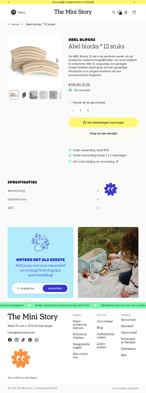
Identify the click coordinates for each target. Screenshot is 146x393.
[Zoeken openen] (114, 12)
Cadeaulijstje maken (105, 335)
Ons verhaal (105, 321)
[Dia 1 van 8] (14, 95)
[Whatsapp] (36, 340)
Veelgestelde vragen (81, 346)
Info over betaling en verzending (94, 161)
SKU (11, 208)
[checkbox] (86, 102)
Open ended (129, 332)
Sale (124, 355)
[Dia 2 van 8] (24, 95)
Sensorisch (128, 320)
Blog (100, 328)
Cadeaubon (128, 349)
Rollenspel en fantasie (128, 340)
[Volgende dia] (58, 61)
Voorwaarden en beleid (125, 388)
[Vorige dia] (12, 61)
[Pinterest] (30, 340)
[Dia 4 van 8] (43, 95)
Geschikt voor (17, 199)
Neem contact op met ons (80, 324)
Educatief (127, 326)
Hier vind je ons (80, 355)
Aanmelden (55, 288)
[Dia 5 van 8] (53, 95)
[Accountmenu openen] (126, 12)
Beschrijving (16, 191)
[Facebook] (10, 340)
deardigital (31, 377)
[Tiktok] (23, 340)
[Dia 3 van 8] (33, 95)
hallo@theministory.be (21, 332)
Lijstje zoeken (101, 345)
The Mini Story (25, 388)
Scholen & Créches (79, 336)
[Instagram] (16, 340)
